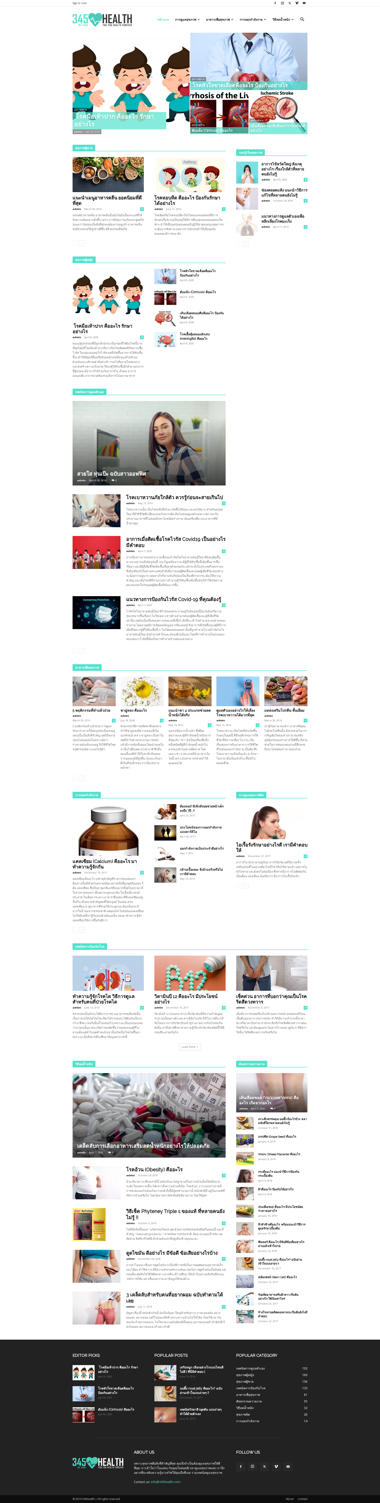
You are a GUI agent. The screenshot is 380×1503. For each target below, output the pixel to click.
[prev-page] (75, 243)
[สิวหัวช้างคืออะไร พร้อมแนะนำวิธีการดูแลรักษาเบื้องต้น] (245, 1228)
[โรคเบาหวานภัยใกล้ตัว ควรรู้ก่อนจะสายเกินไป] (97, 510)
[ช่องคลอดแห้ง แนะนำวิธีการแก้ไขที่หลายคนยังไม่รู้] (247, 199)
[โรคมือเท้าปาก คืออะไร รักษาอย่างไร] (131, 83)
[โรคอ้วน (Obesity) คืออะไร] (97, 1182)
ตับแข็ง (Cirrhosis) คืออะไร (198, 292)
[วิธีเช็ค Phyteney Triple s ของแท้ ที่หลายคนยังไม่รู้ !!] (89, 1224)
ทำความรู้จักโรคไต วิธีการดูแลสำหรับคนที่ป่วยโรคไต (104, 999)
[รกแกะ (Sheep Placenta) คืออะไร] (245, 1158)
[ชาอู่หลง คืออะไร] (142, 691)
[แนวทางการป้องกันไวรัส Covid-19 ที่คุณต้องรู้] (97, 612)
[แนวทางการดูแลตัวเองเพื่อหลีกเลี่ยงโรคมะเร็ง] (247, 225)
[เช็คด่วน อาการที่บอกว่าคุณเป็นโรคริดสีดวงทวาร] (271, 973)
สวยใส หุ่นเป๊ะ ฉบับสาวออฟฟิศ (111, 474)
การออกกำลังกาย (251, 19)
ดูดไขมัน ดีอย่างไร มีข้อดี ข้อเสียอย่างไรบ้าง (172, 1253)
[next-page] (82, 243)
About (290, 1499)
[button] (302, 20)
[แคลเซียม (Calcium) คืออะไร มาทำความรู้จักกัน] (108, 830)
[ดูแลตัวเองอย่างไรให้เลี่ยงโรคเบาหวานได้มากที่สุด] (237, 691)
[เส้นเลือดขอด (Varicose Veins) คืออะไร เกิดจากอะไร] (271, 1092)
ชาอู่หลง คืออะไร (134, 710)
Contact (302, 1499)
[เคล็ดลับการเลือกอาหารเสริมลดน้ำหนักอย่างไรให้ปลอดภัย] (149, 1115)
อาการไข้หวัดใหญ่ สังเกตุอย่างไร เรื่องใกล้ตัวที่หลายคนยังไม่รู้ (282, 169)
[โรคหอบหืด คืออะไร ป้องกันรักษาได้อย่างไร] (190, 174)
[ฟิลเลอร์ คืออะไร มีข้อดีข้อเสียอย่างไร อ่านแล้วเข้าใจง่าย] (245, 1246)
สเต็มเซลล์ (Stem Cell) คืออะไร (277, 1277)
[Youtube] (304, 3)
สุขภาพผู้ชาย (80, 110)
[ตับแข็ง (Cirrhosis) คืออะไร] (219, 112)
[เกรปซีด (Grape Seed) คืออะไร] (245, 1141)
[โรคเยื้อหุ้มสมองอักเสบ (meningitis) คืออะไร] (165, 339)
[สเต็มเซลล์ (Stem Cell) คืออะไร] (245, 1281)
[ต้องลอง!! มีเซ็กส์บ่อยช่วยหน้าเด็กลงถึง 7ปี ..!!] (165, 811)
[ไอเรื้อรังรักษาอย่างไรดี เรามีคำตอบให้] (271, 821)
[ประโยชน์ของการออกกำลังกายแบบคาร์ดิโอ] (165, 833)
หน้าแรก (163, 19)
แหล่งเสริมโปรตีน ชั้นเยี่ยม (284, 710)
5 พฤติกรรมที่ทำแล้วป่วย (91, 710)
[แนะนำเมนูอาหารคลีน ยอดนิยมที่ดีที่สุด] (108, 174)
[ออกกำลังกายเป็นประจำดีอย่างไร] (165, 854)
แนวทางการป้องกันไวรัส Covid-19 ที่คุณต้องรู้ (173, 599)
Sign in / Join (80, 3)
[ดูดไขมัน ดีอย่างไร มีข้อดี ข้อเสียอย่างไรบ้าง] (97, 1266)
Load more (188, 1047)
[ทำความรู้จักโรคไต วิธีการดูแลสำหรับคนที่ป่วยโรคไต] (108, 973)
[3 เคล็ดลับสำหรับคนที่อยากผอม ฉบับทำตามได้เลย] (97, 1308)
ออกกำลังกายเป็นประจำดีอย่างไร (202, 848)
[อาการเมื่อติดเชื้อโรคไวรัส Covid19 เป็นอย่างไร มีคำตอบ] (97, 552)
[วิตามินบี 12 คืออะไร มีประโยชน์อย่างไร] (190, 973)
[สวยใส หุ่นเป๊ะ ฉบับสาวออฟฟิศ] (149, 443)
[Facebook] (275, 3)
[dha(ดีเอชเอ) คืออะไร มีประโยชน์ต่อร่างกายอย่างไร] (245, 1211)
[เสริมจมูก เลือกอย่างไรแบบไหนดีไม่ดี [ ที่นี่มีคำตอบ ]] (165, 1372)
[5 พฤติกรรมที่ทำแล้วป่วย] (94, 691)
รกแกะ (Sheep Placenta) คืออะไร (279, 1154)
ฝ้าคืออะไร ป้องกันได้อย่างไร (276, 1189)
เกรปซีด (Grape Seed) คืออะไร (277, 1136)
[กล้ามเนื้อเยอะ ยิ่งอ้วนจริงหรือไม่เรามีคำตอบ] (165, 875)
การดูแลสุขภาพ (185, 19)
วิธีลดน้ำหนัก (281, 19)
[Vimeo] (297, 3)
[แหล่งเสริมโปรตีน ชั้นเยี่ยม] (285, 691)
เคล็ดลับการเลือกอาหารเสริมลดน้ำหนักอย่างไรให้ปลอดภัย (143, 1146)
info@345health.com (165, 1482)
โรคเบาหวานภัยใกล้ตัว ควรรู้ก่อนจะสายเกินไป (174, 497)
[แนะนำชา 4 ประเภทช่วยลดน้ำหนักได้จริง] (190, 691)
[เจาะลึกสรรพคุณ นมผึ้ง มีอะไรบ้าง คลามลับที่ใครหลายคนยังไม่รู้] (245, 1123)
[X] (289, 3)
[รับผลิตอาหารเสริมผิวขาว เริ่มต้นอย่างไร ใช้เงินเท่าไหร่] (245, 1299)
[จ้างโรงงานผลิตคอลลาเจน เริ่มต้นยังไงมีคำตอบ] (245, 1316)
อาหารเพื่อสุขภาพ (218, 19)
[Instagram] (282, 3)
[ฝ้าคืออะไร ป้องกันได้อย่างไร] (245, 1193)
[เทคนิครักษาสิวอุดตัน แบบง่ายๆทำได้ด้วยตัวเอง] (165, 1414)
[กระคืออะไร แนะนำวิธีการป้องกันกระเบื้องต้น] (245, 1176)
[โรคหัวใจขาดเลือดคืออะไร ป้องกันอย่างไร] (248, 61)
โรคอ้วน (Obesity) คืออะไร (154, 1169)
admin (78, 131)
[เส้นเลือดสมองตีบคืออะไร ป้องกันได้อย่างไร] (278, 112)
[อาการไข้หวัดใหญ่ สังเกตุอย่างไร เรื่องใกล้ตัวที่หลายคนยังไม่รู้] (247, 173)
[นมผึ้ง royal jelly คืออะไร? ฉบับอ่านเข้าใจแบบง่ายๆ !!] (245, 1263)
